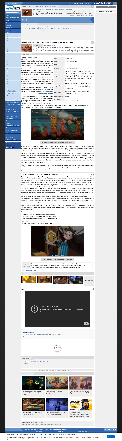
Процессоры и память (11, 128)
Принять (110, 437)
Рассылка (80, 3)
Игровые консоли (11, 95)
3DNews (24, 6)
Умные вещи (9, 135)
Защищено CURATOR (110, 429)
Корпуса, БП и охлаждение (13, 104)
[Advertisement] (57, 36)
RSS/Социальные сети (12, 142)
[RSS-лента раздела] (92, 6)
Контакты (86, 3)
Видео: (26, 363)
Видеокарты (9, 27)
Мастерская (9, 107)
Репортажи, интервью (12, 97)
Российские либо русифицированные (11, 91)
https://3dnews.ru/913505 (37, 422)
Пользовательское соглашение (60, 429)
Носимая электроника (11, 116)
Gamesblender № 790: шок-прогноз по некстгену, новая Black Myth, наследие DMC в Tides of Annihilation (80, 414)
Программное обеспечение (13, 125)
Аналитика (8, 25)
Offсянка (8, 23)
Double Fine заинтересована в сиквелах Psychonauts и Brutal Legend (32, 392)
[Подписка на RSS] (111, 3)
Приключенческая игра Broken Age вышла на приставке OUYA (79, 392)
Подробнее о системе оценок (29, 270)
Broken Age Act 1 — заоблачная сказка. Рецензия (32, 413)
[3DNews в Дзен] (102, 3)
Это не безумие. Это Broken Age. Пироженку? (36, 361)
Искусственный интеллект (12, 102)
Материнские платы (11, 109)
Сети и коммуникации (11, 130)
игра (59, 424)
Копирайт (46, 429)
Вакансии (10, 147)
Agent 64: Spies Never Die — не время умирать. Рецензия (55, 413)
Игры (7, 32)
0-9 (7, 34)
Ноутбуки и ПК (9, 118)
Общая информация (11, 100)
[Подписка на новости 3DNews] (109, 3)
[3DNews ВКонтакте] (94, 3)
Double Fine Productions (71, 68)
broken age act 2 (35, 424)
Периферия (9, 121)
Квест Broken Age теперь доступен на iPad (54, 392)
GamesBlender (10, 93)
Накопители (9, 114)
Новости (8, 15)
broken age (27, 424)
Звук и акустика (10, 30)
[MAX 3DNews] (99, 3)
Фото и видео (9, 137)
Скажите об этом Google (29, 334)
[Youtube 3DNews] (97, 3)
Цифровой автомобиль (12, 139)
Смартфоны (9, 132)
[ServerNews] (13, 17)
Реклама (74, 3)
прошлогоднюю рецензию (45, 93)
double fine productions (52, 424)
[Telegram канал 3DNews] (106, 3)
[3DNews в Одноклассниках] (104, 3)
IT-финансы (9, 20)
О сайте (69, 3)
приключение (42, 424)
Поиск (50, 429)
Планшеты (9, 123)
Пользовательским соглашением (45, 437)
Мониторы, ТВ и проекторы (13, 111)
